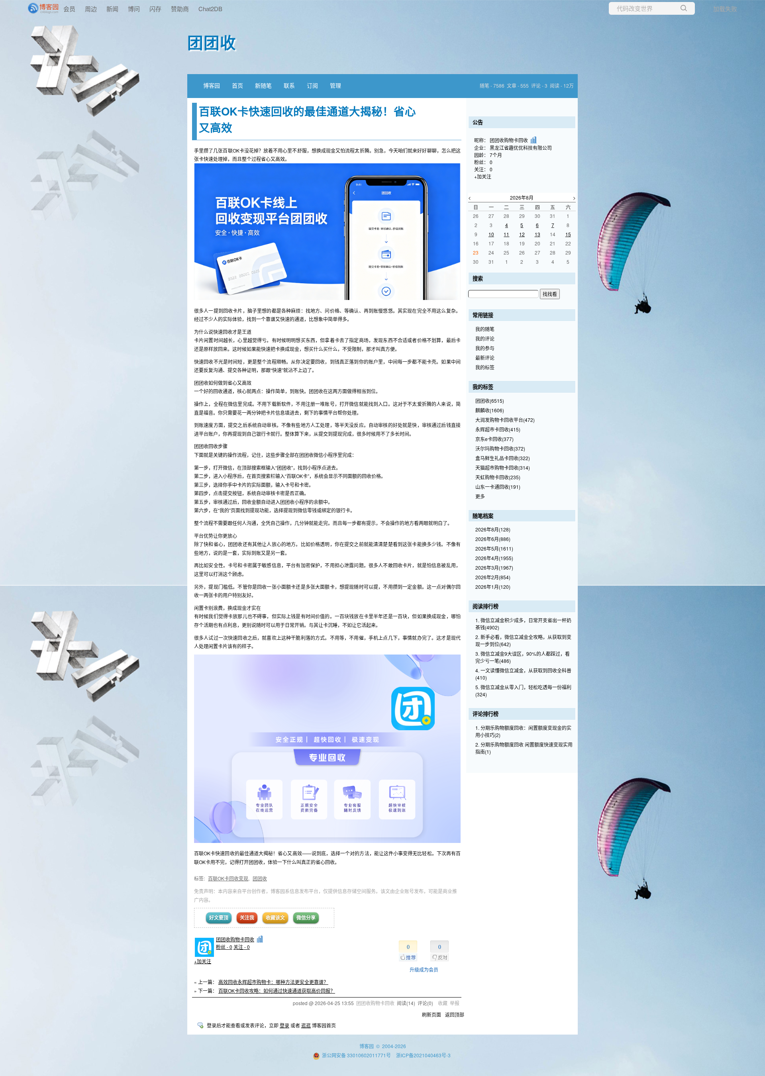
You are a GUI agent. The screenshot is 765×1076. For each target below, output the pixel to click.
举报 (454, 1003)
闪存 (155, 8)
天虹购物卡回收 (497, 477)
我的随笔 (484, 328)
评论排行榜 (485, 713)
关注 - (241, 946)
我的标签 (484, 367)
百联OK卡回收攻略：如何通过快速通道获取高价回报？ (276, 990)
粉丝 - (224, 946)
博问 (134, 8)
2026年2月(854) (492, 577)
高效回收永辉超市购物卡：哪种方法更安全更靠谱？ (273, 981)
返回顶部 (454, 1014)
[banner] (32, 8)
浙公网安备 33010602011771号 (356, 1055)
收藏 (442, 1003)
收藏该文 (275, 917)
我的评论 (484, 338)
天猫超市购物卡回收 (502, 467)
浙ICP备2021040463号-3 (423, 1055)
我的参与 (484, 348)
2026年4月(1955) (494, 558)
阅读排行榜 (485, 606)
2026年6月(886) (492, 538)
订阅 (312, 85)
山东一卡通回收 (497, 486)
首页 (237, 85)
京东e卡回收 (494, 438)
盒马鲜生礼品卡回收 (502, 458)
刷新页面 (431, 1014)
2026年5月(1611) (494, 548)
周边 (91, 8)
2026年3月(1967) (494, 567)
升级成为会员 (424, 969)
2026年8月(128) (492, 529)
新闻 (112, 8)
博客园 (211, 85)
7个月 (496, 154)
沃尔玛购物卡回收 (500, 448)
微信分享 (306, 917)
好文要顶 (218, 917)
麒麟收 (489, 410)
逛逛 (306, 1025)
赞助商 (180, 8)
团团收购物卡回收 (235, 939)
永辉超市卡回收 (497, 429)
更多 (480, 496)
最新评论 (484, 357)
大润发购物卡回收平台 (505, 419)
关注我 (247, 917)
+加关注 (202, 961)
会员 (69, 8)
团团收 (211, 42)
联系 (289, 85)
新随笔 (263, 85)
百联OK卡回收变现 (228, 878)
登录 (284, 1025)
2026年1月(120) (492, 586)
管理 (335, 85)
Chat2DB (210, 8)
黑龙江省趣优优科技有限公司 (521, 147)
